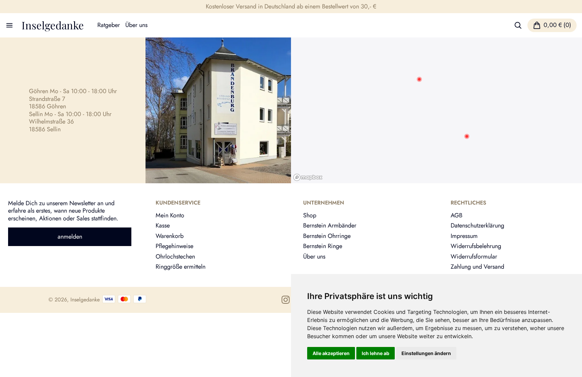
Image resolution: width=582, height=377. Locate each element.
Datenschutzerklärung (477, 225)
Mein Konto (170, 215)
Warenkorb (170, 236)
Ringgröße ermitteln (180, 266)
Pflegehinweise (174, 246)
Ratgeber (108, 25)
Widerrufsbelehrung (476, 246)
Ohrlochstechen (175, 256)
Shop (309, 215)
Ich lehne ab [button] (375, 353)
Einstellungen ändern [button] (426, 353)
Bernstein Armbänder (329, 225)
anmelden (70, 236)
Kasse (163, 225)
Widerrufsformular (474, 256)
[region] (436, 110)
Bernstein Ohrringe (327, 236)
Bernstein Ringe (322, 246)
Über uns (136, 25)
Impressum (464, 236)
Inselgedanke (53, 25)
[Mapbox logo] (308, 177)
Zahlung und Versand (477, 266)
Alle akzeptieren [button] (331, 353)
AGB (456, 215)
